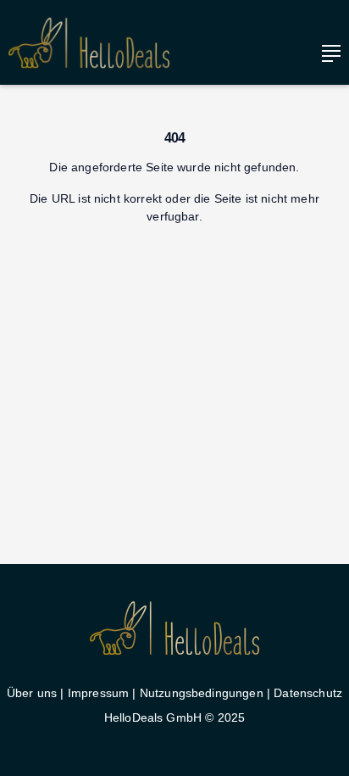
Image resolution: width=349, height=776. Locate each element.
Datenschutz (308, 693)
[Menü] (327, 53)
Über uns (32, 693)
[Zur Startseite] (88, 42)
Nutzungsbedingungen (201, 693)
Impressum (98, 693)
